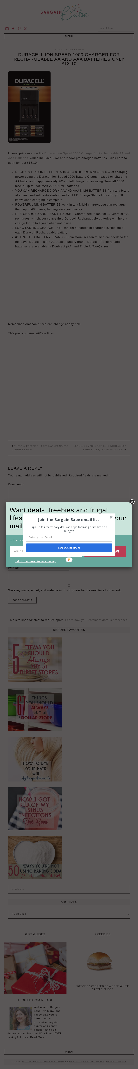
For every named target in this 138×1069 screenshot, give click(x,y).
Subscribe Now (69, 547)
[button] (69, 519)
